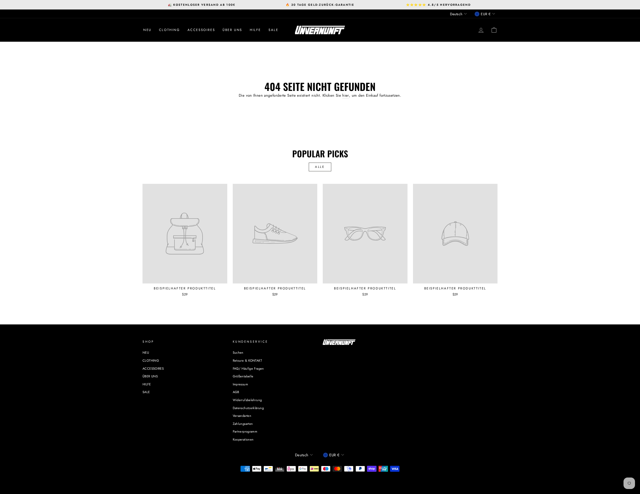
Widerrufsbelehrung (247, 400)
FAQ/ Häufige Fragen (248, 368)
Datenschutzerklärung (248, 408)
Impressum (240, 384)
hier (345, 95)
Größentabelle (243, 376)
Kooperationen (243, 439)
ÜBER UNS (232, 29)
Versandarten (242, 415)
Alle (320, 167)
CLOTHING (169, 29)
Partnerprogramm (245, 431)
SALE (273, 29)
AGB (236, 392)
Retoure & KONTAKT (247, 360)
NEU (147, 29)
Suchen (238, 352)
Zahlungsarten (243, 423)
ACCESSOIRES (201, 29)
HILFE (255, 29)
